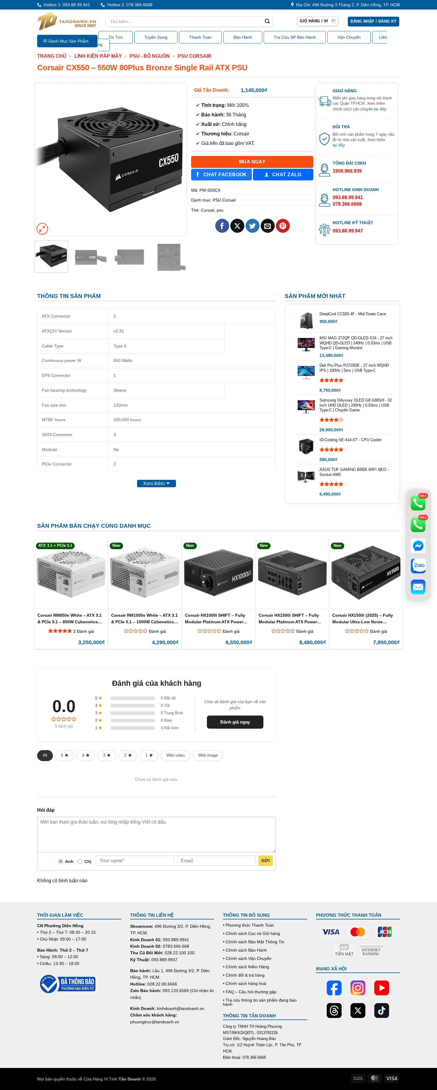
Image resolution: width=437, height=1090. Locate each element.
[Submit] (267, 22)
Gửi (265, 860)
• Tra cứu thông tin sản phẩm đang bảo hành (260, 1002)
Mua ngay (252, 161)
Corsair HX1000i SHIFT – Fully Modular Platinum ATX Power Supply (215, 618)
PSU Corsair (194, 56)
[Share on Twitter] (253, 226)
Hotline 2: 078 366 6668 (129, 4)
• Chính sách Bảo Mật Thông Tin (253, 942)
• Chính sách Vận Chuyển (247, 958)
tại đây (380, 109)
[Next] (176, 159)
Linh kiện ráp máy (98, 56)
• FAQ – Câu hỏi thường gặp (249, 992)
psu (220, 210)
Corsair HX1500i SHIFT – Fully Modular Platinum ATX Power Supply (289, 618)
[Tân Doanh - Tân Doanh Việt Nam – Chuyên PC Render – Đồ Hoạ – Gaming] (67, 21)
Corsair (207, 210)
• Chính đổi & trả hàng (244, 975)
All (45, 755)
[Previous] (45, 159)
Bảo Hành (242, 37)
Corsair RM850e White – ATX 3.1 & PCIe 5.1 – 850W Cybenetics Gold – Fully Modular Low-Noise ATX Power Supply (70, 618)
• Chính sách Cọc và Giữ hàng (251, 933)
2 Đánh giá (83, 631)
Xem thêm (154, 483)
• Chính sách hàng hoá (244, 983)
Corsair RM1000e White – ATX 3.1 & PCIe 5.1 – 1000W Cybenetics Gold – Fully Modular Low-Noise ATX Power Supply (144, 618)
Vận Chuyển (349, 37)
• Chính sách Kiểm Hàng (246, 967)
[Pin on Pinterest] (283, 226)
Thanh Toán (200, 37)
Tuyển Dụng (155, 37)
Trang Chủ (51, 56)
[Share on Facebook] (222, 226)
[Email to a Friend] (268, 226)
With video (175, 755)
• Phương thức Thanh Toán (248, 925)
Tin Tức (116, 37)
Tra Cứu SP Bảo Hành (295, 37)
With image (208, 755)
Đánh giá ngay (235, 721)
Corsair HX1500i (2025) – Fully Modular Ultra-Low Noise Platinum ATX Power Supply (362, 618)
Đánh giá (157, 631)
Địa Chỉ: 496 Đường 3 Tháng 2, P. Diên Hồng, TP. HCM (347, 4)
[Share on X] (237, 226)
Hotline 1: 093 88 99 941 (65, 4)
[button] (317, 21)
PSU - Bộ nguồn (150, 56)
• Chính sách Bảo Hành (245, 950)
